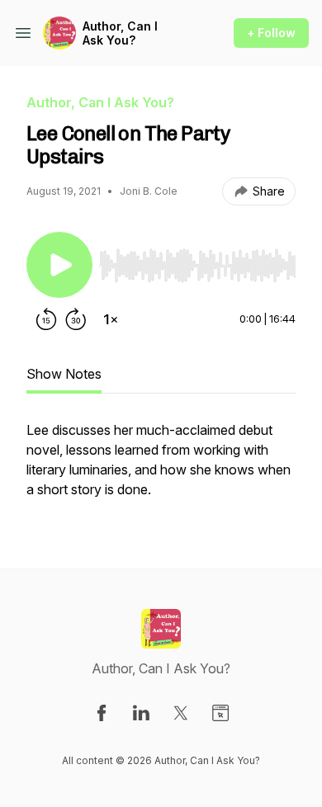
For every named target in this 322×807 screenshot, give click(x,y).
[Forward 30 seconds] (76, 319)
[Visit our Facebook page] (101, 713)
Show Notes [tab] (64, 374)
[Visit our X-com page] (181, 713)
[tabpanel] (161, 468)
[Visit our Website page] (220, 713)
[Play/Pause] (59, 265)
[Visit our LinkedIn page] (141, 713)
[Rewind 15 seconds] (46, 319)
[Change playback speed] (110, 319)
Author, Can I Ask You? (120, 33)
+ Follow (271, 33)
